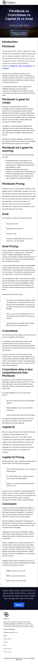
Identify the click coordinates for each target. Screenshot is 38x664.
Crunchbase (27, 66)
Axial (20, 66)
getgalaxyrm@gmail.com (11, 632)
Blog (5, 645)
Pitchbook (13, 66)
